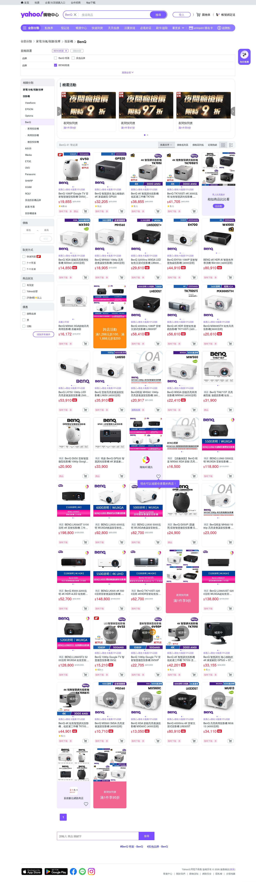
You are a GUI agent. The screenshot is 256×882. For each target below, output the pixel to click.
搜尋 (146, 836)
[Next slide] (88, 169)
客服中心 (167, 873)
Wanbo (28, 154)
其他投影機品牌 (33, 200)
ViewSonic (30, 102)
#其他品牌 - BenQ (157, 846)
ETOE (28, 161)
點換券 (49, 28)
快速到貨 (97, 28)
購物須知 (193, 873)
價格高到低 (198, 144)
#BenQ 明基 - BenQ (131, 846)
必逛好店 (145, 28)
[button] (59, 111)
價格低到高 (182, 144)
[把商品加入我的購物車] (85, 211)
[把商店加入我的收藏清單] (158, 476)
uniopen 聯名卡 (203, 28)
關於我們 (180, 873)
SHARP (29, 180)
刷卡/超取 (162, 28)
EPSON (29, 109)
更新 (232, 869)
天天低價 (113, 28)
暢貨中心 (81, 28)
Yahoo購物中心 (40, 14)
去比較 (218, 206)
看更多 (176, 28)
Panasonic (30, 174)
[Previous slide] (59, 169)
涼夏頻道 (129, 28)
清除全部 (77, 50)
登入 (181, 14)
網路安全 (206, 873)
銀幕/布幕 (30, 206)
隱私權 (218, 873)
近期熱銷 (212, 144)
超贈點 (226, 28)
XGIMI (28, 187)
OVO (27, 167)
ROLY (28, 193)
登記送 (65, 28)
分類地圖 (230, 873)
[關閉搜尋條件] (75, 15)
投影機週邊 (30, 213)
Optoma (29, 115)
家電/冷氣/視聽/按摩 (33, 89)
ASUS (28, 148)
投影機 (26, 96)
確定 (46, 238)
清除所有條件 (43, 334)
